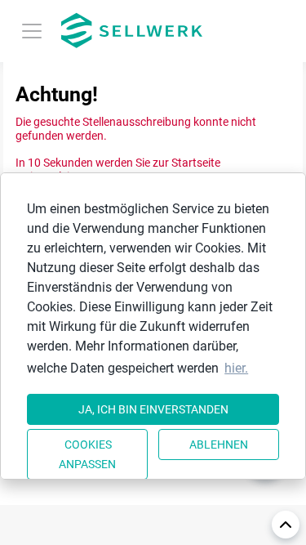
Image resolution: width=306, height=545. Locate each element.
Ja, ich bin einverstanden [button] (153, 409)
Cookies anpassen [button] (87, 454)
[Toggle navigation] (32, 31)
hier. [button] (236, 368)
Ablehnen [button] (218, 444)
